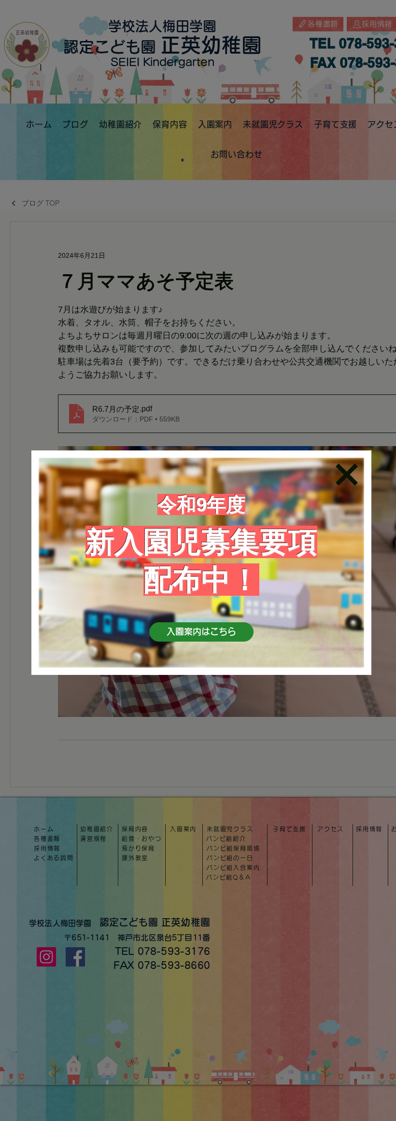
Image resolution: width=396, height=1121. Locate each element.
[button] (347, 474)
